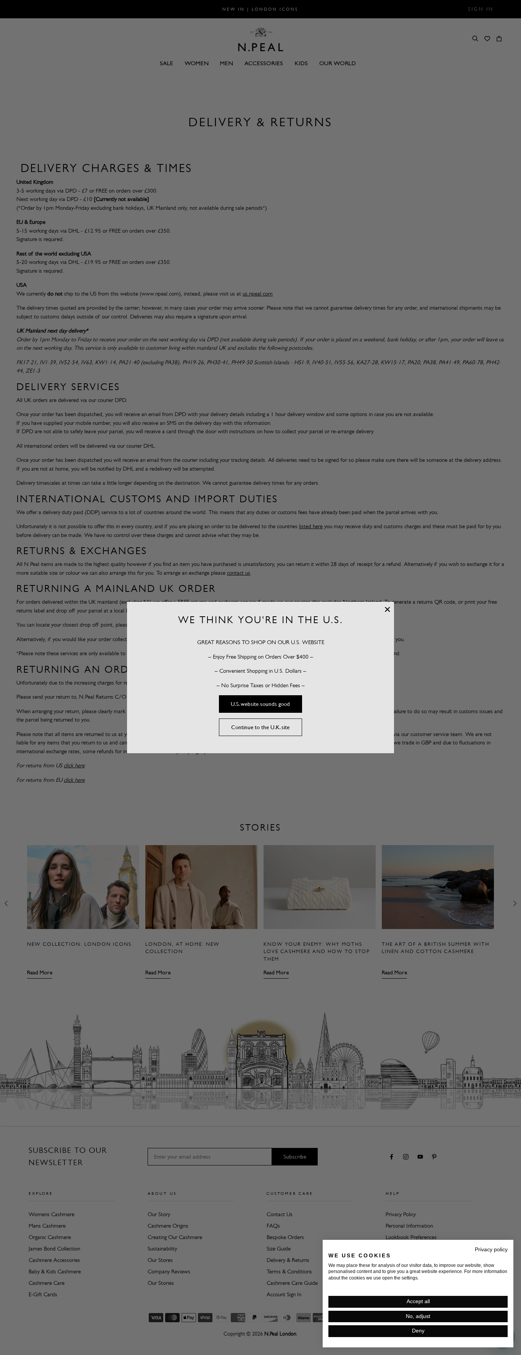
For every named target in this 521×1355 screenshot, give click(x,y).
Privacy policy (491, 1249)
